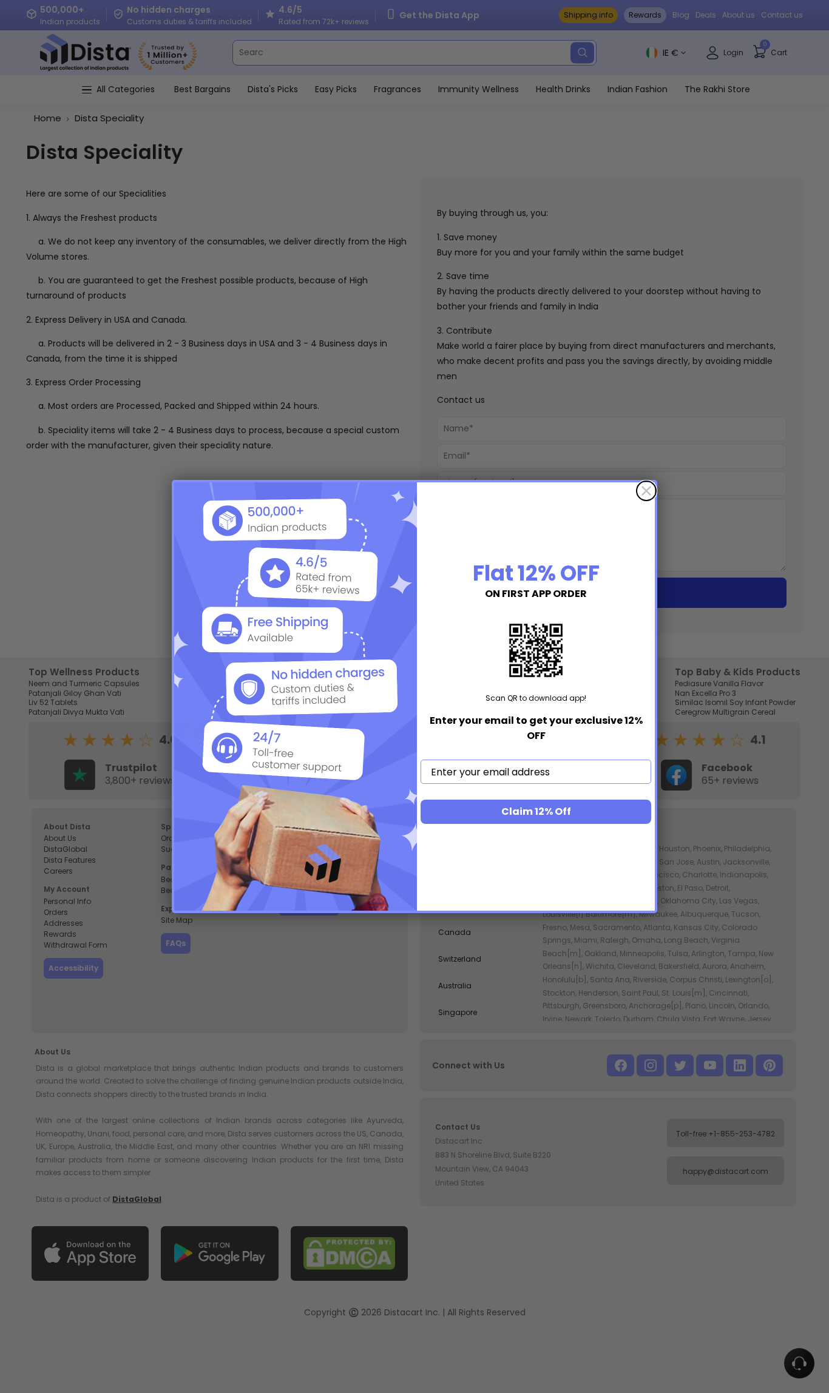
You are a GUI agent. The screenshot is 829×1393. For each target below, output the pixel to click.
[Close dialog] (646, 491)
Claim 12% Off (536, 811)
